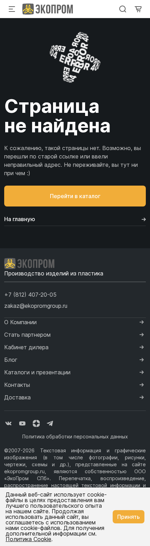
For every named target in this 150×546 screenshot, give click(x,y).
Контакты (17, 384)
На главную (19, 219)
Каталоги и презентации (37, 372)
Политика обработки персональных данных (75, 436)
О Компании (20, 322)
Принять (128, 516)
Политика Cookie (28, 539)
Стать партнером (27, 334)
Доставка (17, 397)
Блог (10, 359)
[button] (30, 294)
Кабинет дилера (26, 347)
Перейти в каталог (75, 196)
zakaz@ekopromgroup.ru (35, 305)
